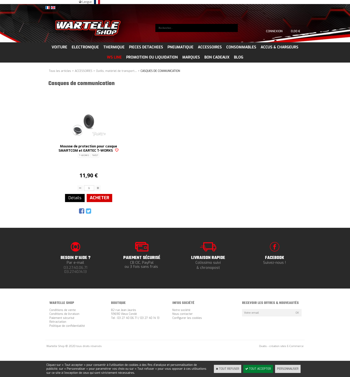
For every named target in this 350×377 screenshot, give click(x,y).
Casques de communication (160, 71)
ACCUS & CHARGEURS (279, 47)
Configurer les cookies (187, 318)
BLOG (238, 57)
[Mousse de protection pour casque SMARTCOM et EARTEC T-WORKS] (88, 135)
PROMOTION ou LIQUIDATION (152, 57)
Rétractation (57, 322)
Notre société (181, 310)
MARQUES (191, 57)
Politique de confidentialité (67, 326)
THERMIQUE (114, 47)
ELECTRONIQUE (85, 47)
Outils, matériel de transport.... (116, 71)
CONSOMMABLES (241, 47)
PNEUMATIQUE (180, 47)
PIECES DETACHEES (146, 47)
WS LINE (114, 57)
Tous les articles (60, 71)
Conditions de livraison (64, 314)
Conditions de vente (62, 310)
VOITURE (59, 47)
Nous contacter (182, 314)
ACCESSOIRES (210, 47)
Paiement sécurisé (61, 318)
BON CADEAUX (216, 57)
